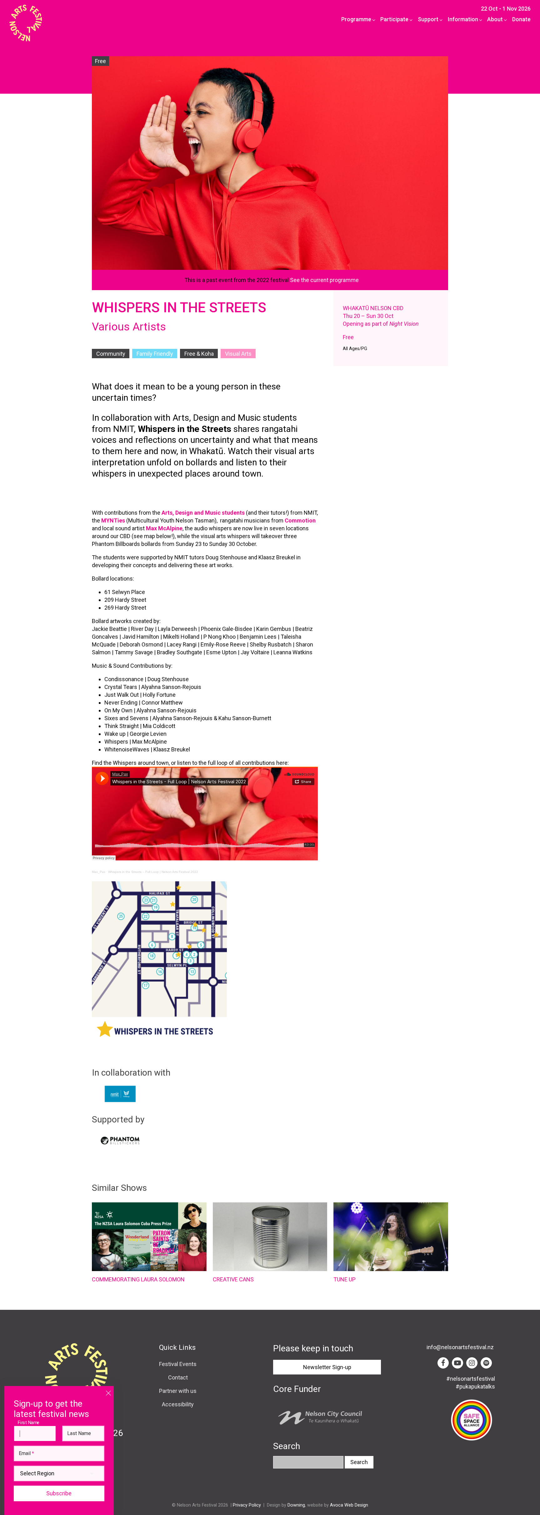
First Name (30, 1422)
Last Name (79, 1433)
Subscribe (59, 1493)
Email (26, 1453)
